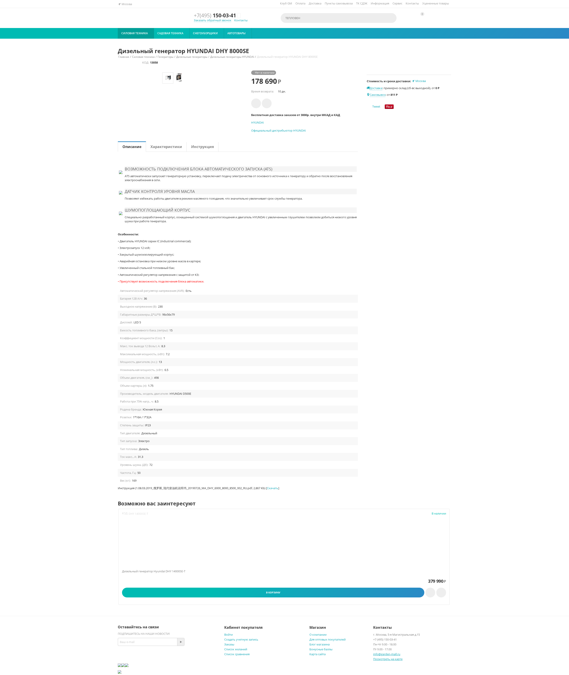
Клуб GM (286, 3)
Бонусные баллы (321, 649)
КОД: (145, 62)
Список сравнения (237, 654)
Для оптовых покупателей (327, 639)
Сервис (397, 3)
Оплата (300, 3)
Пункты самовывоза (339, 3)
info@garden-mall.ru (386, 654)
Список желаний (235, 649)
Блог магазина (319, 644)
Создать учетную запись (241, 639)
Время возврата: (262, 91)
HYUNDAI (257, 122)
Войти (228, 635)
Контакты (412, 3)
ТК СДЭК (361, 3)
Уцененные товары (435, 3)
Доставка (315, 3)
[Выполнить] (180, 642)
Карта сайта (317, 654)
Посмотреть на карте (388, 659)
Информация (380, 3)
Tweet (376, 106)
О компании (318, 635)
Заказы (229, 644)
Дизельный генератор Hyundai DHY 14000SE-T (153, 571)
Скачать (272, 488)
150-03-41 (215, 15)
